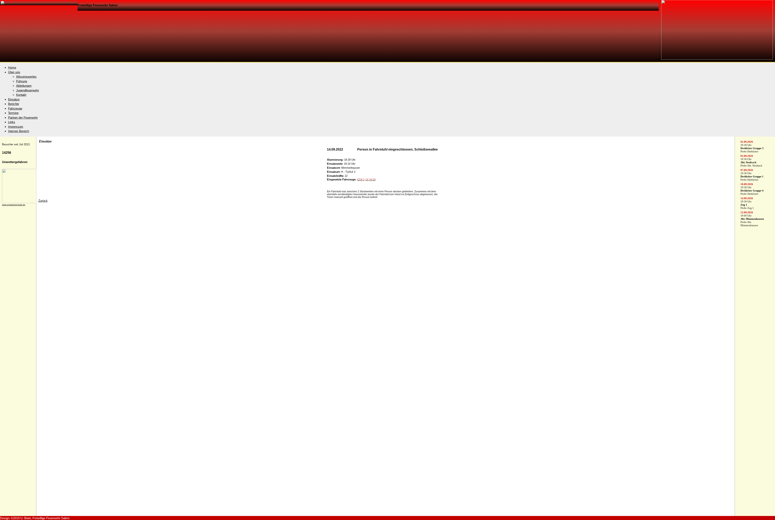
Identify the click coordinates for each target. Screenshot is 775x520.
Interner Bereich (18, 131)
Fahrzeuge (15, 108)
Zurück (43, 200)
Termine (13, 113)
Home (12, 67)
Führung (21, 81)
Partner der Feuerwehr (23, 117)
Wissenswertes (26, 76)
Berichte (13, 104)
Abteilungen (23, 85)
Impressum (15, 126)
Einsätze (14, 99)
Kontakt (21, 94)
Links (11, 122)
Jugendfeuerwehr (27, 90)
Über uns (14, 72)
